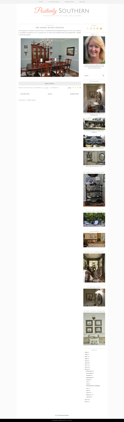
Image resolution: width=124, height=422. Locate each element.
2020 (86, 358)
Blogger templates (59, 420)
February (88, 394)
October (88, 375)
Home (41, 1)
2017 (86, 365)
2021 (86, 356)
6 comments (54, 87)
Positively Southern (64, 415)
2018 (86, 363)
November (89, 373)
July (87, 381)
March (88, 392)
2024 (86, 354)
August (88, 379)
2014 (86, 399)
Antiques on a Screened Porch (94, 131)
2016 (86, 367)
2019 (86, 361)
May (87, 388)
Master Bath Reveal (94, 166)
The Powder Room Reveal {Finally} (94, 114)
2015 (86, 369)
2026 (86, 352)
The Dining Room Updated (49, 28)
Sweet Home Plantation (94, 148)
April (87, 390)
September (89, 377)
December (89, 371)
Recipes (82, 1)
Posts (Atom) (32, 100)
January (88, 397)
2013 (86, 401)
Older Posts (74, 94)
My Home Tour (54, 1)
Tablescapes (69, 1)
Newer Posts (25, 94)
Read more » (49, 83)
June (87, 384)
